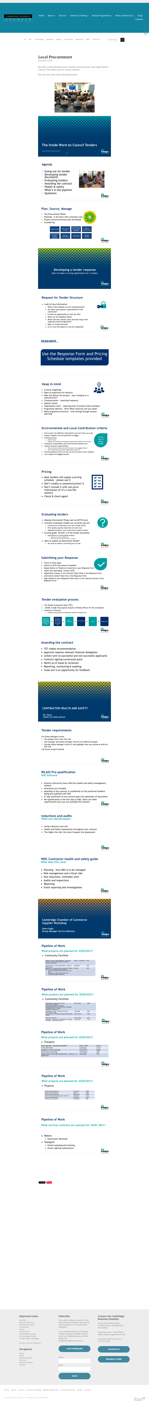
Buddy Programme (101, 15)
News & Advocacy (124, 15)
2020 (88, 39)
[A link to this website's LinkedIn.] (145, 33)
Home (41, 15)
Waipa (58, 39)
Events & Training (79, 15)
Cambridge (39, 39)
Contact (139, 19)
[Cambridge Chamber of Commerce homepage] (18, 18)
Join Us (62, 15)
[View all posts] (25, 40)
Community (68, 39)
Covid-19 (95, 39)
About (51, 15)
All (30, 39)
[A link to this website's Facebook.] (145, 29)
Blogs (140, 15)
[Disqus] (74, 1370)
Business (49, 39)
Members (79, 39)
